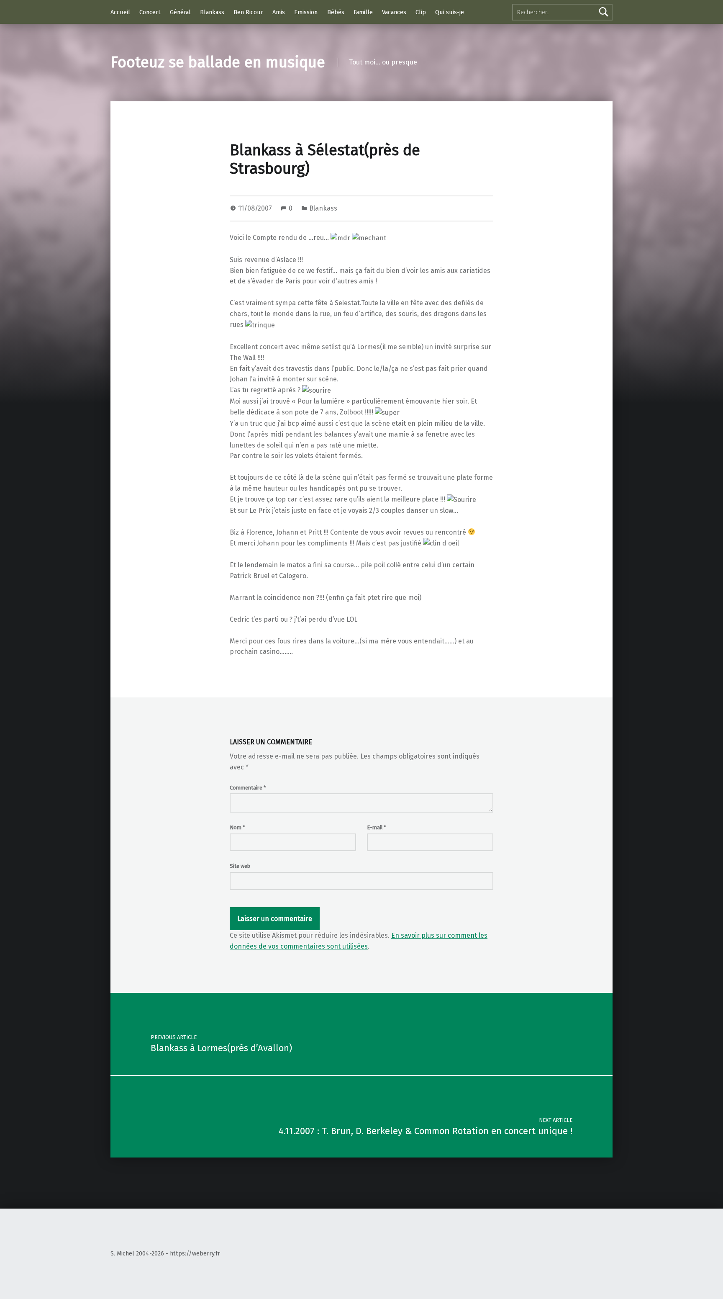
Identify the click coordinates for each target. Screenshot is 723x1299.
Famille (363, 12)
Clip (420, 12)
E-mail (376, 827)
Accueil (120, 12)
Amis (278, 12)
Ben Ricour (248, 12)
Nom (237, 827)
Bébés (335, 12)
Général (180, 12)
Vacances (394, 12)
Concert (150, 12)
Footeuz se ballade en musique (217, 62)
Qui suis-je (449, 12)
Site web (240, 866)
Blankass (212, 12)
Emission (306, 12)
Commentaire (248, 788)
